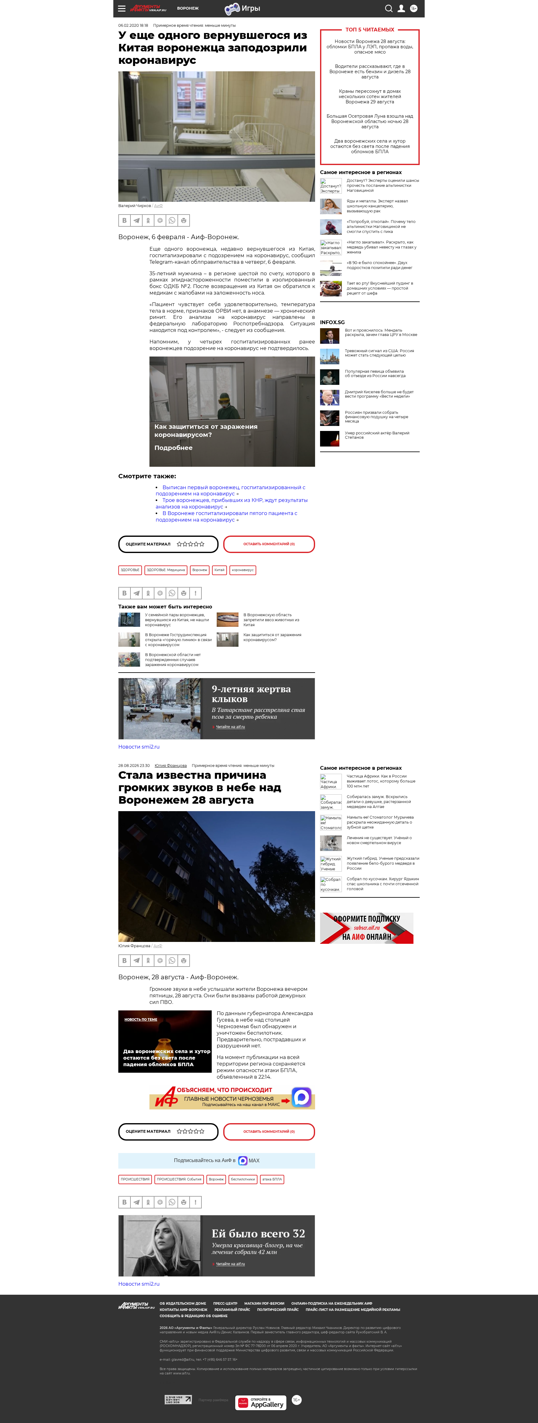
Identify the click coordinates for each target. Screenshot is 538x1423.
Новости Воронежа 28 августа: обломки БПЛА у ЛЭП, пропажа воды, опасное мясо (370, 47)
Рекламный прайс (232, 1310)
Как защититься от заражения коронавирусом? (206, 430)
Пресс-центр (225, 1304)
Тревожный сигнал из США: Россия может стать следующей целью (379, 353)
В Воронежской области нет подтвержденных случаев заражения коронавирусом (173, 659)
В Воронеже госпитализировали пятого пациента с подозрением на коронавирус (226, 516)
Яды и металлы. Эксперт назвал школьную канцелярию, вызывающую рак (377, 206)
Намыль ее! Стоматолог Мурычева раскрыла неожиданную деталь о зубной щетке (380, 822)
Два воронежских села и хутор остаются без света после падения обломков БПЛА (370, 146)
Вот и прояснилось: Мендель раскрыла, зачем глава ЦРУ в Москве (381, 332)
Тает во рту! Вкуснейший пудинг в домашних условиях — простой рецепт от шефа (380, 288)
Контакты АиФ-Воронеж (183, 1310)
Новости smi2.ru (139, 747)
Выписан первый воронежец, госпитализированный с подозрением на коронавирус (230, 491)
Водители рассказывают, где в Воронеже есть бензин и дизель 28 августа (370, 72)
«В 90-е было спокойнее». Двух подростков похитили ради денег (380, 265)
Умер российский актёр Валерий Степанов (377, 435)
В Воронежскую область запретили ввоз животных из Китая (271, 619)
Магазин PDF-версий (264, 1304)
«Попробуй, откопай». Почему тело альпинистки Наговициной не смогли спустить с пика (381, 226)
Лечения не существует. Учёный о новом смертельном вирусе (379, 840)
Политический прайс (278, 1310)
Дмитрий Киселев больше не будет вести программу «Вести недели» (379, 394)
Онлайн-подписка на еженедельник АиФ (331, 1304)
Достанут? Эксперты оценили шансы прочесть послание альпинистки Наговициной (383, 185)
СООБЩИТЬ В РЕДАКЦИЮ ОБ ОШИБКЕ (194, 1316)
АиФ (158, 205)
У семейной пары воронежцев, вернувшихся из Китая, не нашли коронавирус (177, 619)
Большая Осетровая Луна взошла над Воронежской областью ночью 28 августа (370, 122)
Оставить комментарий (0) (269, 544)
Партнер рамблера (213, 1400)
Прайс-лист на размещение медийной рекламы (353, 1310)
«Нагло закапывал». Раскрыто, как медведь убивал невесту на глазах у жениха (382, 247)
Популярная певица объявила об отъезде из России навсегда (375, 373)
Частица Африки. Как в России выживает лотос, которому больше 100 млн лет (381, 781)
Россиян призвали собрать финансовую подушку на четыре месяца (376, 416)
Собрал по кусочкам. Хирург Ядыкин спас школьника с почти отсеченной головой (383, 884)
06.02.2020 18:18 (133, 25)
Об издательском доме (183, 1304)
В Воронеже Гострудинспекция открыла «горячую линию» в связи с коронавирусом (178, 639)
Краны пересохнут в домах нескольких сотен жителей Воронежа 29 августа (370, 97)
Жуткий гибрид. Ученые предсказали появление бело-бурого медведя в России (383, 863)
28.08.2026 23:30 (134, 765)
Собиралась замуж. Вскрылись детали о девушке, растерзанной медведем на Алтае (379, 801)
